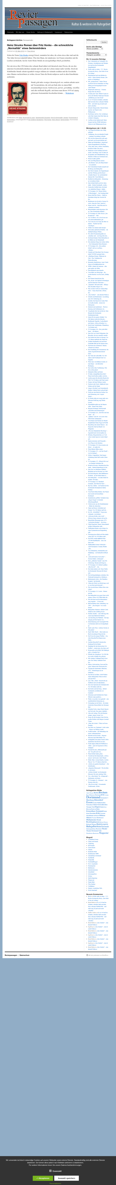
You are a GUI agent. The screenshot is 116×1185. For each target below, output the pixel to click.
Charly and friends (93, 841)
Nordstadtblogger (93, 862)
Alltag (20, 117)
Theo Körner (31, 51)
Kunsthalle (93, 813)
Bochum (103, 792)
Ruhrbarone (91, 868)
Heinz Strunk (56, 120)
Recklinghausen (92, 822)
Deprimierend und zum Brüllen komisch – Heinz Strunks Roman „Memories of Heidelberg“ (98, 77)
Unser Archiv (30, 32)
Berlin (96, 792)
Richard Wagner (91, 824)
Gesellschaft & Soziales (43, 117)
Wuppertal (103, 832)
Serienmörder (64, 120)
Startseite (10, 32)
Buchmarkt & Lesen (29, 117)
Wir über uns (20, 32)
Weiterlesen (69, 93)
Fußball (95, 805)
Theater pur (91, 880)
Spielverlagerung (92, 878)
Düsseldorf (98, 800)
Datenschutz (68, 32)
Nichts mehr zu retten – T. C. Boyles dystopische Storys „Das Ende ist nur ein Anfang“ (98, 71)
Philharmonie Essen (93, 819)
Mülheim (102, 815)
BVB (102, 795)
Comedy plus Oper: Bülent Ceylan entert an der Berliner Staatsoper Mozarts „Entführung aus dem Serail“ (98, 96)
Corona (106, 795)
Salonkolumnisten (93, 870)
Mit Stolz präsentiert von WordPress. (99, 955)
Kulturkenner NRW (93, 853)
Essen (89, 802)
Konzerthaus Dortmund (94, 811)
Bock (89, 896)
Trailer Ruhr (91, 882)
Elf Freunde (91, 845)
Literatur (65, 117)
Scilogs (90, 876)
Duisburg (90, 800)
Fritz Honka (23, 55)
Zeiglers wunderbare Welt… (95, 888)
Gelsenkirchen (102, 804)
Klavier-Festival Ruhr (93, 809)
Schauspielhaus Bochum (93, 829)
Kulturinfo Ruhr (92, 851)
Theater (104, 828)
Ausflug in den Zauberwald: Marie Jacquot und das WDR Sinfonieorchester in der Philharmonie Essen (97, 122)
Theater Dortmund (92, 831)
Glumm (90, 849)
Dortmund (93, 797)
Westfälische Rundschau (92, 833)
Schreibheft (91, 872)
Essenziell (57, 1171)
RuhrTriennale (103, 826)
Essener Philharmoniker (99, 802)
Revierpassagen (11, 955)
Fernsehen (89, 805)
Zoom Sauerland (92, 890)
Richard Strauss (104, 822)
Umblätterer (91, 886)
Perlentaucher (91, 866)
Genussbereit (91, 847)
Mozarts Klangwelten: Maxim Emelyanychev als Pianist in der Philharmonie (98, 110)
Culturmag (91, 843)
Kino (105, 807)
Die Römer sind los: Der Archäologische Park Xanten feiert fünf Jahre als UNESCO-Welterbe (98, 116)
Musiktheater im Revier (92, 815)
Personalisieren (55, 1183)
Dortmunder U (104, 798)
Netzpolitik (91, 860)
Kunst (88, 813)
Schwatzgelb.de (92, 874)
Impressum (58, 32)
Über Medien (91, 884)
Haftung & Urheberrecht (45, 32)
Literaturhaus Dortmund (94, 856)
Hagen (97, 806)
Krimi (105, 811)
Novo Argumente (93, 864)
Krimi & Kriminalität (57, 117)
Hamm (102, 807)
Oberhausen (100, 817)
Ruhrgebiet (91, 826)
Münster (89, 817)
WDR (100, 831)
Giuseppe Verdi (90, 807)
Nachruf (94, 817)
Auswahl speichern (66, 1178)
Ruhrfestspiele (102, 824)
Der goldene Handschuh (36, 120)
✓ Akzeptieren (42, 1178)
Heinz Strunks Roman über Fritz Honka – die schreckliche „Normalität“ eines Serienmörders (40, 46)
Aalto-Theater (89, 793)
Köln (98, 813)
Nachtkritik (91, 858)
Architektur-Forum (93, 839)
